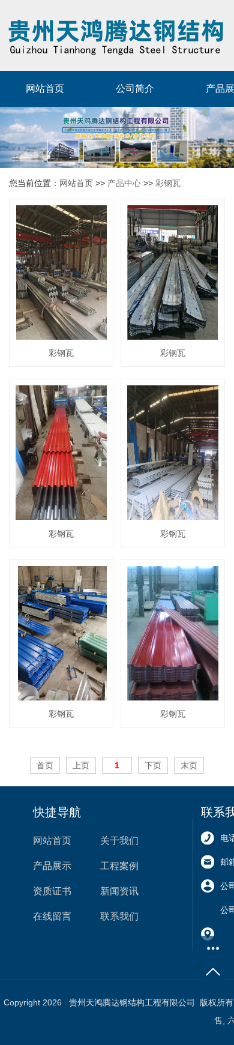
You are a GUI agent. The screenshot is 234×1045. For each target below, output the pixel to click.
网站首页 (45, 88)
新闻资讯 (119, 891)
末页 (189, 765)
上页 (81, 765)
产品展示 (52, 866)
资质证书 (52, 891)
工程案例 (119, 866)
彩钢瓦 (168, 183)
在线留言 (52, 916)
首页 (45, 765)
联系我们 (119, 916)
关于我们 (119, 841)
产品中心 (124, 183)
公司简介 (135, 88)
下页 (153, 765)
